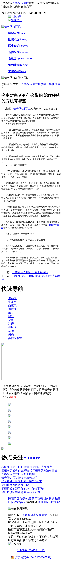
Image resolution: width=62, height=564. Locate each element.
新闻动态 (37, 498)
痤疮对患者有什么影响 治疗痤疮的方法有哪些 (29, 470)
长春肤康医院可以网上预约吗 (30, 272)
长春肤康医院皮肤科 (33, 84)
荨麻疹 (12, 327)
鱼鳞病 (12, 309)
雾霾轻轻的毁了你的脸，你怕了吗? (22, 488)
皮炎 (11, 319)
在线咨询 (19, 502)
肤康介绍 (25, 498)
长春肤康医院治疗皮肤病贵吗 (19, 477)
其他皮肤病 (15, 338)
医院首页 (13, 498)
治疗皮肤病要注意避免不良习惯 (20, 492)
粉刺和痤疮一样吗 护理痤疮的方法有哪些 (26, 466)
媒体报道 (54, 84)
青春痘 (12, 298)
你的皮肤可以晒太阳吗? (15, 484)
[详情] (13, 396)
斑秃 (11, 334)
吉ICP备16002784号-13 (31, 550)
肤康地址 (43, 502)
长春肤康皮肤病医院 (34, 514)
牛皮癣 (12, 301)
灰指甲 (12, 330)
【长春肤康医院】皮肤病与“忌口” (21, 481)
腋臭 (11, 312)
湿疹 (11, 323)
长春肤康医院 (20, 3)
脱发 (11, 316)
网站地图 (55, 502)
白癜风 (12, 305)
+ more (31, 457)
